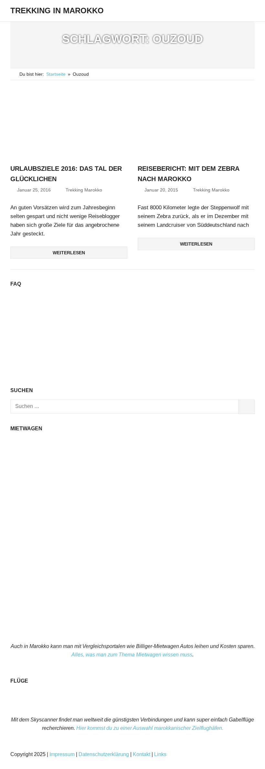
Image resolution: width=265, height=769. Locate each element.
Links (160, 754)
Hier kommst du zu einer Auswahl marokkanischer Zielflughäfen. (149, 728)
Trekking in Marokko (57, 10)
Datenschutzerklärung (104, 754)
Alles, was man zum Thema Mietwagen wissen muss (131, 654)
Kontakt (141, 754)
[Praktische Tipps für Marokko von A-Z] (132, 371)
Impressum (62, 754)
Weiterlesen (69, 252)
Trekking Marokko (84, 189)
